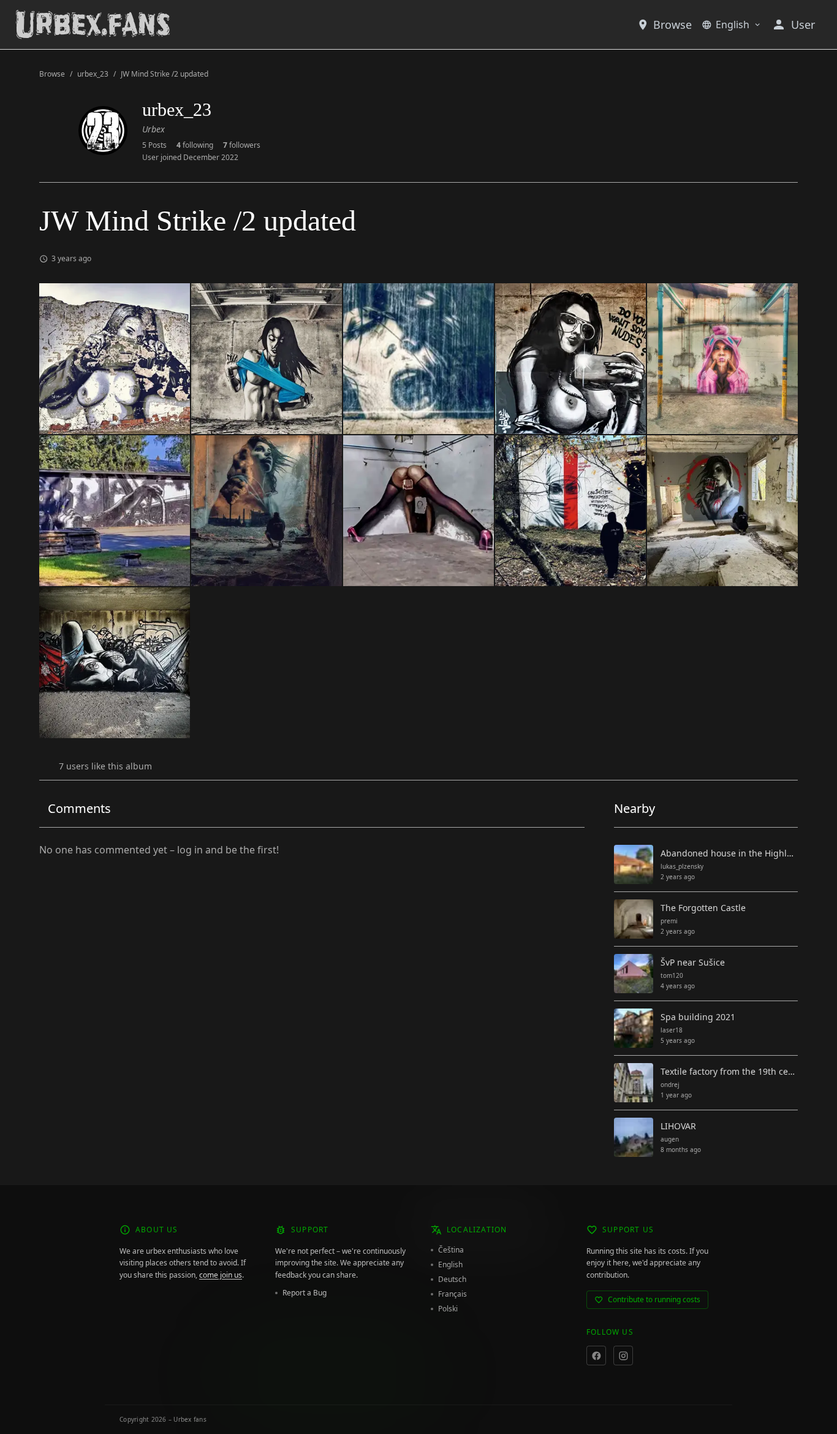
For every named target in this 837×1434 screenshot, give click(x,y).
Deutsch (452, 1279)
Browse (672, 24)
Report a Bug (304, 1293)
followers (241, 145)
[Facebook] (596, 1355)
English (732, 24)
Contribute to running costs (654, 1299)
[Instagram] (623, 1355)
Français (452, 1294)
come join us (220, 1275)
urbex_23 (92, 74)
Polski (448, 1309)
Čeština (451, 1250)
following (194, 145)
